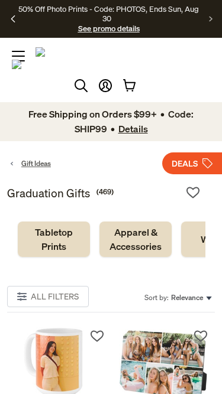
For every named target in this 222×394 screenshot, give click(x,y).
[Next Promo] (211, 18)
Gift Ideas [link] (36, 163)
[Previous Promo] (13, 18)
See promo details (109, 28)
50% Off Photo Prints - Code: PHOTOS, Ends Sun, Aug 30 (108, 14)
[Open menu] (18, 56)
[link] (54, 239)
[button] (105, 85)
